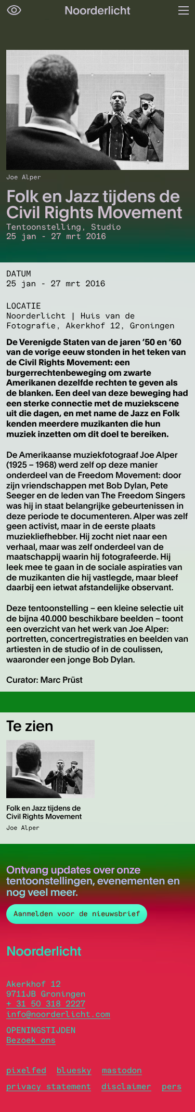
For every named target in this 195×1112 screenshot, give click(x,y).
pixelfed (26, 1070)
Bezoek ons (31, 1040)
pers (171, 1086)
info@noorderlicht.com (58, 1014)
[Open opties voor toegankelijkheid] (14, 10)
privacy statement (48, 1086)
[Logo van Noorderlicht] (98, 10)
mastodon (122, 1070)
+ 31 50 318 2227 (45, 1004)
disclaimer (126, 1086)
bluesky (74, 1070)
